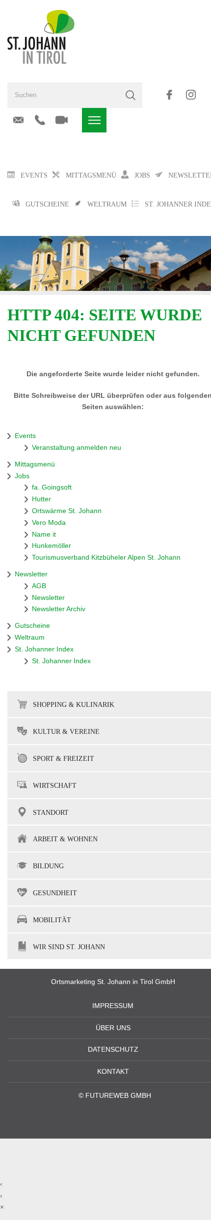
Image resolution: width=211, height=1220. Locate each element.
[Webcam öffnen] (61, 120)
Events (25, 436)
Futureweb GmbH (118, 1095)
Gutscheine (32, 625)
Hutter (41, 499)
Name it (44, 534)
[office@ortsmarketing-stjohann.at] (18, 120)
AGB (39, 586)
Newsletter (31, 574)
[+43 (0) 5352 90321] (40, 120)
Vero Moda (49, 522)
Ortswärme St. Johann (67, 511)
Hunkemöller (51, 545)
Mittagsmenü (35, 464)
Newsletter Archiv (58, 609)
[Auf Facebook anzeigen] (169, 94)
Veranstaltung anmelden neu (76, 447)
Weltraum (30, 637)
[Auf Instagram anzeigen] (190, 94)
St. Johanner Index (44, 649)
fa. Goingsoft (52, 487)
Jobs (22, 476)
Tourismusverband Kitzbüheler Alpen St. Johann (106, 557)
